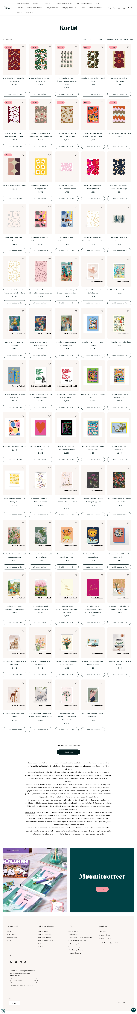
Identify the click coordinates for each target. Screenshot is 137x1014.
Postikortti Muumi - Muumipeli (119, 290)
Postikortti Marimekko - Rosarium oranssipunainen (93, 134)
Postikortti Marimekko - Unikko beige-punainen (67, 134)
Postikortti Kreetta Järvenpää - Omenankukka (40, 555)
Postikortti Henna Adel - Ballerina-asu (93, 291)
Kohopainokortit (35, 800)
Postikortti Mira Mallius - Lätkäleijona (93, 555)
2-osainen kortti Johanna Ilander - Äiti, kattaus (119, 607)
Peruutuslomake (74, 953)
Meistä (9, 931)
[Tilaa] (35, 980)
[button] (36, 3)
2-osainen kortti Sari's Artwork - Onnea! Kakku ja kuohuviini (67, 502)
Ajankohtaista (12, 937)
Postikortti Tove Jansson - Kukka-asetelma (40, 343)
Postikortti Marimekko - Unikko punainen (93, 187)
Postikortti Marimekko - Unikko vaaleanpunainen (67, 187)
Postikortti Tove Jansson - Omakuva (14, 343)
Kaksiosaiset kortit (36, 772)
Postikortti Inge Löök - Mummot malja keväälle (14, 607)
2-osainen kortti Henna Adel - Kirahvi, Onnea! (93, 663)
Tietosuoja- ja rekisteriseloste (80, 937)
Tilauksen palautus (75, 950)
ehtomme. (29, 985)
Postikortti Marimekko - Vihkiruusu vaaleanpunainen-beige (67, 81)
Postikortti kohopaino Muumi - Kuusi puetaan (40, 395)
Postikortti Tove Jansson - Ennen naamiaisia (66, 343)
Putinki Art (42, 947)
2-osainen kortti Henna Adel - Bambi (14, 715)
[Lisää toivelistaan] (23, 47)
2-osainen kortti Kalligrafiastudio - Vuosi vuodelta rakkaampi (92, 609)
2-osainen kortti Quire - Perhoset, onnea (40, 500)
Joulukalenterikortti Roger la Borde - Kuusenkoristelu (67, 291)
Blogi (9, 941)
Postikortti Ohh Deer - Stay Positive (93, 343)
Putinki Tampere (44, 944)
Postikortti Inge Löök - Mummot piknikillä (41, 607)
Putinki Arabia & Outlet (46, 941)
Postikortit (30, 785)
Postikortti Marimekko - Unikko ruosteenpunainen (14, 134)
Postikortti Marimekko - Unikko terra (119, 79)
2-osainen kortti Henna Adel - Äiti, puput (14, 663)
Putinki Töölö (43, 931)
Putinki (125, 1002)
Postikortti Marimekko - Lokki (119, 133)
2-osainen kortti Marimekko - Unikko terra (14, 79)
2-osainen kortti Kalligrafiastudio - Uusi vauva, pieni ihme (67, 609)
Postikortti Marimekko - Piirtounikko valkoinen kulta (93, 239)
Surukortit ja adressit (37, 828)
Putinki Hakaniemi (44, 934)
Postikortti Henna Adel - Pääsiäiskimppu (40, 663)
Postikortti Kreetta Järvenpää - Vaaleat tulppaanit (14, 555)
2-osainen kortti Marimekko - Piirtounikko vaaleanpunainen (40, 291)
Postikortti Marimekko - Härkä (14, 185)
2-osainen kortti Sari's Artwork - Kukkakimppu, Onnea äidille (66, 717)
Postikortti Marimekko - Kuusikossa (119, 239)
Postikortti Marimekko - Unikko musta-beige (119, 187)
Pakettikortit (30, 812)
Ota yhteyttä (73, 931)
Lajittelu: (101, 39)
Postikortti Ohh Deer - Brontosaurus (119, 448)
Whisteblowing (74, 947)
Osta (102, 889)
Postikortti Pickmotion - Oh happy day (14, 500)
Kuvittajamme (12, 934)
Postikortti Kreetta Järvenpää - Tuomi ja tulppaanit (92, 500)
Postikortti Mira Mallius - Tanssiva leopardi (67, 555)
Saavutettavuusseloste (77, 941)
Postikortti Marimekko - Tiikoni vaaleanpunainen (40, 239)
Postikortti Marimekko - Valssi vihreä (93, 79)
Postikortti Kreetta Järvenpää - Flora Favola (119, 500)
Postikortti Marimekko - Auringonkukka (40, 187)
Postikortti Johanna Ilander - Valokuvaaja (93, 715)
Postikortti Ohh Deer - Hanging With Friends (66, 448)
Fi (129, 7)
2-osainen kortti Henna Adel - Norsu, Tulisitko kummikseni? (40, 715)
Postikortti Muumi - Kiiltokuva (119, 342)
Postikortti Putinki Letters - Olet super (14, 395)
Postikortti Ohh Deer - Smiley (14, 446)
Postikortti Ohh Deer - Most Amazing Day (93, 448)
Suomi (14, 1003)
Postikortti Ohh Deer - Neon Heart (40, 448)
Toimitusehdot (74, 934)
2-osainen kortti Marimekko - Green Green (40, 79)
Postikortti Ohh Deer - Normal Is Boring (93, 395)
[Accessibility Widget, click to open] (3, 1011)
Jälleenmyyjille (74, 944)
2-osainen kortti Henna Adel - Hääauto (119, 663)
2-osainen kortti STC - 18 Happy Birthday (119, 555)
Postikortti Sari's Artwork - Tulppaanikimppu (66, 663)
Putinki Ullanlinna (44, 937)
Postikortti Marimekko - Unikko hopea (14, 239)
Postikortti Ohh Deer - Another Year (119, 395)
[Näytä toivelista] (114, 7)
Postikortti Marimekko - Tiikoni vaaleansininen (67, 239)
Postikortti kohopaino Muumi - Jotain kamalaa (67, 395)
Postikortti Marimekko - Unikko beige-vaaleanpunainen (40, 134)
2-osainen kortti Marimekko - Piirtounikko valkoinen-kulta (14, 291)
